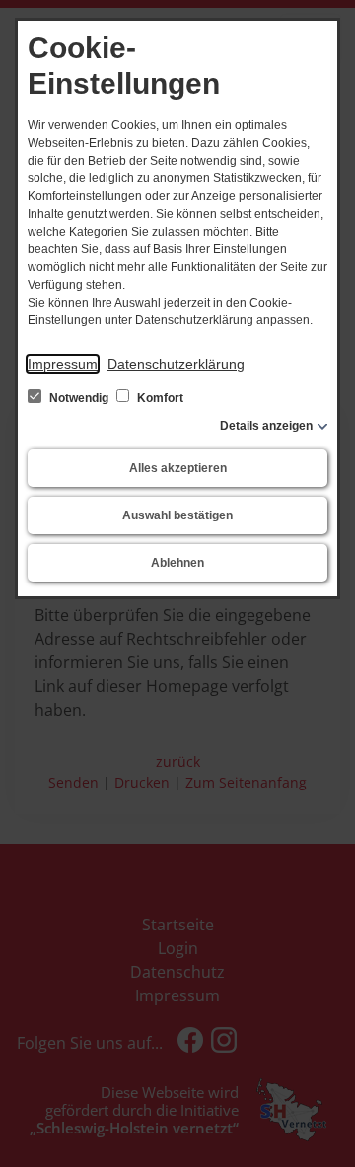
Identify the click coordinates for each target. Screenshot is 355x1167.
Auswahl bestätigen (177, 515)
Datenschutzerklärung (176, 364)
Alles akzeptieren (178, 468)
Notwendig (78, 398)
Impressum (63, 364)
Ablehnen (177, 563)
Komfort (158, 398)
